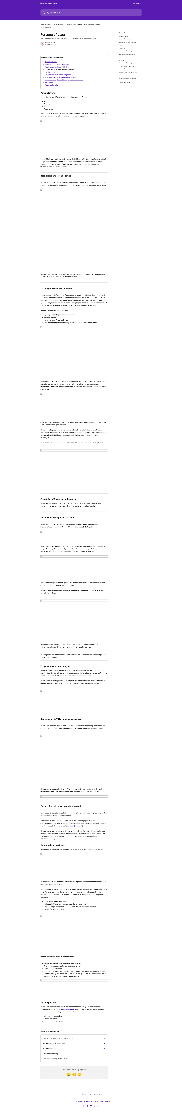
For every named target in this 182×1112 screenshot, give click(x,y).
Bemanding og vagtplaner (92, 25)
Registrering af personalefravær (57, 64)
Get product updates (91, 1102)
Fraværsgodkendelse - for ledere (127, 44)
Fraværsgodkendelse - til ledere (57, 67)
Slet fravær (49, 82)
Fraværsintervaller (52, 85)
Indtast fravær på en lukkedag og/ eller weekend (64, 80)
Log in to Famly (105, 1102)
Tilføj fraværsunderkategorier (59, 75)
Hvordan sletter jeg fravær (127, 78)
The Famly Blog (77, 1102)
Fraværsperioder (124, 82)
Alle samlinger (45, 25)
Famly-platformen (58, 25)
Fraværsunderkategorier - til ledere (128, 56)
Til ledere (52, 72)
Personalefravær (51, 62)
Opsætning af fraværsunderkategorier (127, 50)
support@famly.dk (75, 826)
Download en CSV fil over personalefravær (61, 77)
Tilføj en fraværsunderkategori (126, 62)
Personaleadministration (74, 25)
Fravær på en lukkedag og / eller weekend (128, 74)
